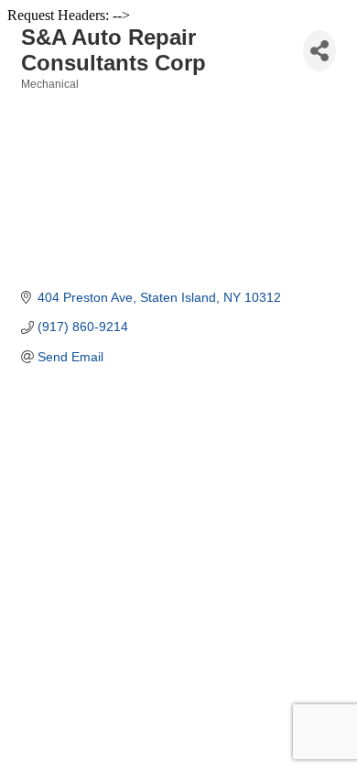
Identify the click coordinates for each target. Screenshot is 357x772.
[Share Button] (319, 50)
